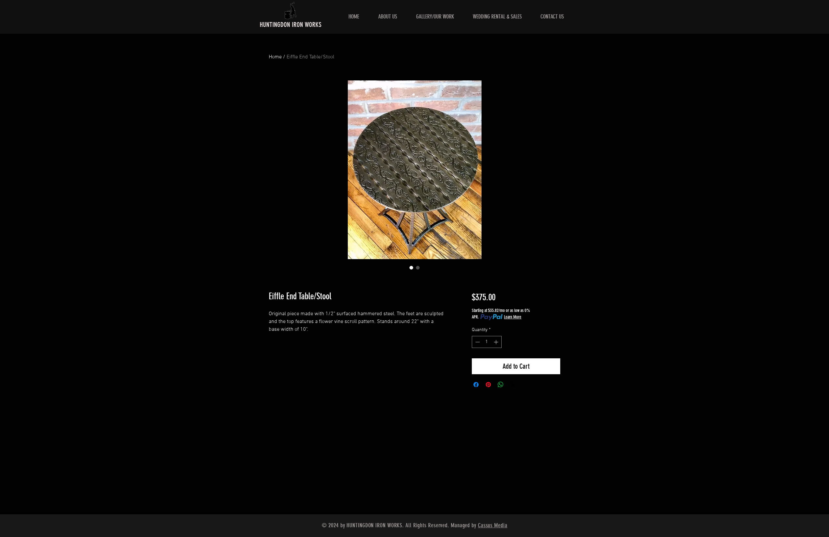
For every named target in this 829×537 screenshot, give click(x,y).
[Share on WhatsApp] (501, 384)
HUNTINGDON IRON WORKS (291, 24)
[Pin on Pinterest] (488, 384)
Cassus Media (492, 525)
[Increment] (497, 342)
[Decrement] (477, 342)
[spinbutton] (487, 342)
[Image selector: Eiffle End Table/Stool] (411, 267)
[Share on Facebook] (476, 384)
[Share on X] (513, 384)
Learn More (512, 317)
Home (275, 57)
